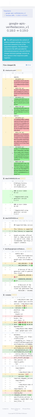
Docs (16, 410)
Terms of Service (15, 409)
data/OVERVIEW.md (11, 218)
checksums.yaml (10, 70)
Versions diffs (10, 15)
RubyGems (7, 11)
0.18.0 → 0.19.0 (21, 15)
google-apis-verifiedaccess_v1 (16, 13)
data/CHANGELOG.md (12, 178)
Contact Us (6, 409)
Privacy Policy (26, 409)
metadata (8, 295)
